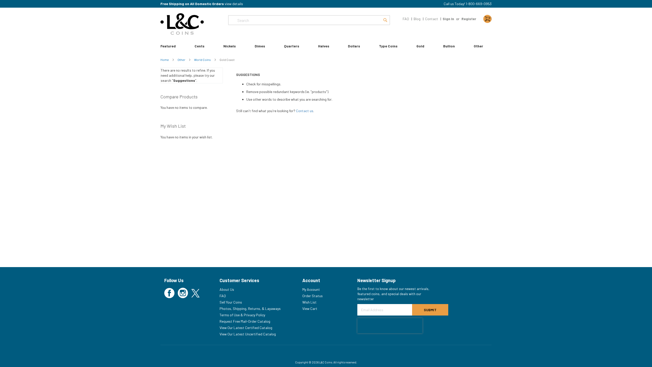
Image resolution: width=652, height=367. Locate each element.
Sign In (448, 19)
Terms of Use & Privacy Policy (242, 315)
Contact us (304, 111)
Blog (417, 19)
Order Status (312, 296)
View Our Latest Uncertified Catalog (248, 334)
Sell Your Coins (231, 302)
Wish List (309, 302)
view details (234, 4)
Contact (431, 19)
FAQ (406, 19)
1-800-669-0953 (479, 4)
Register (468, 19)
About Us (227, 289)
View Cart (309, 308)
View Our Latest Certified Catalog (246, 327)
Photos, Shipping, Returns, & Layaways (250, 308)
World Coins (202, 59)
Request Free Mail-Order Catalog (245, 321)
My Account (311, 289)
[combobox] (309, 20)
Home (164, 59)
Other (182, 59)
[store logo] (182, 24)
